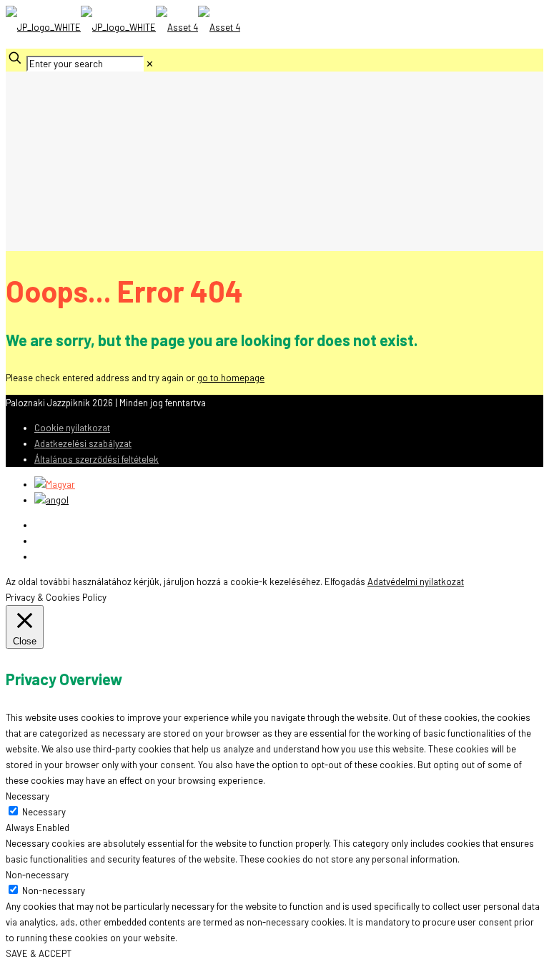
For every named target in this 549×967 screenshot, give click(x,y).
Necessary (44, 812)
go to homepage (230, 377)
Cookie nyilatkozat (72, 427)
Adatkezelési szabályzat (83, 443)
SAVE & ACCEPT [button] (38, 953)
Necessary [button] (27, 796)
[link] (150, 63)
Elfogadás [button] (345, 581)
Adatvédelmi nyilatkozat (415, 581)
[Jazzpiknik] (123, 27)
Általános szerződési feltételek (96, 459)
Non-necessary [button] (37, 874)
